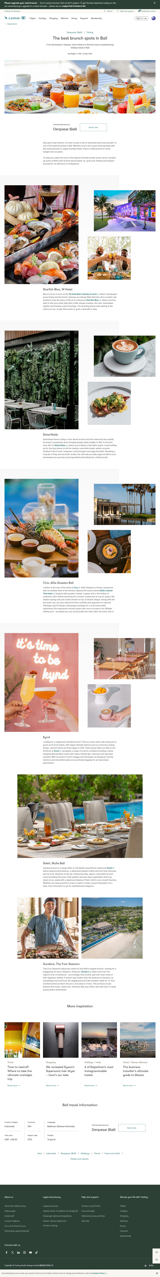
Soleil (109, 868)
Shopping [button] (53, 18)
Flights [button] (33, 18)
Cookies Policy (98, 1273)
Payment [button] (84, 18)
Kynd (56, 751)
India (151, 1265)
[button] (157, 1273)
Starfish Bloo (92, 300)
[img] (155, 3)
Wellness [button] (64, 18)
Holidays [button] (42, 18)
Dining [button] (74, 18)
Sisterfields (60, 445)
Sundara (85, 971)
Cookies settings (50, 1225)
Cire (76, 587)
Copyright (8, 1265)
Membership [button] (96, 18)
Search (109, 11)
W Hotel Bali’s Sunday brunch (83, 294)
